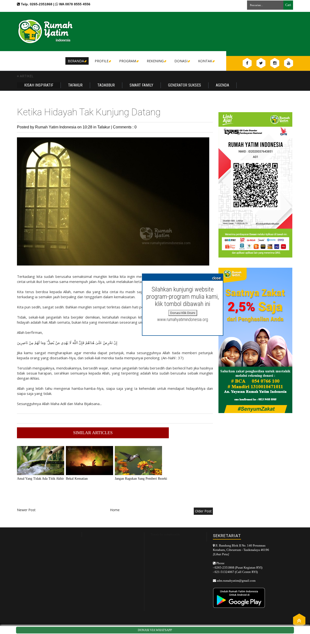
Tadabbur (106, 85)
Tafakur (75, 85)
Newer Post (26, 510)
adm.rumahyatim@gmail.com (236, 580)
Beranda (76, 61)
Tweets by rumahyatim (165, 534)
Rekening (155, 61)
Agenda (222, 85)
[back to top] (299, 620)
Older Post (203, 511)
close (216, 277)
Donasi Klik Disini (182, 313)
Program (127, 61)
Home (115, 510)
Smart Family (141, 85)
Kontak (205, 61)
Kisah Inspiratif (38, 85)
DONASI (180, 61)
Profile (101, 61)
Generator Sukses (184, 85)
